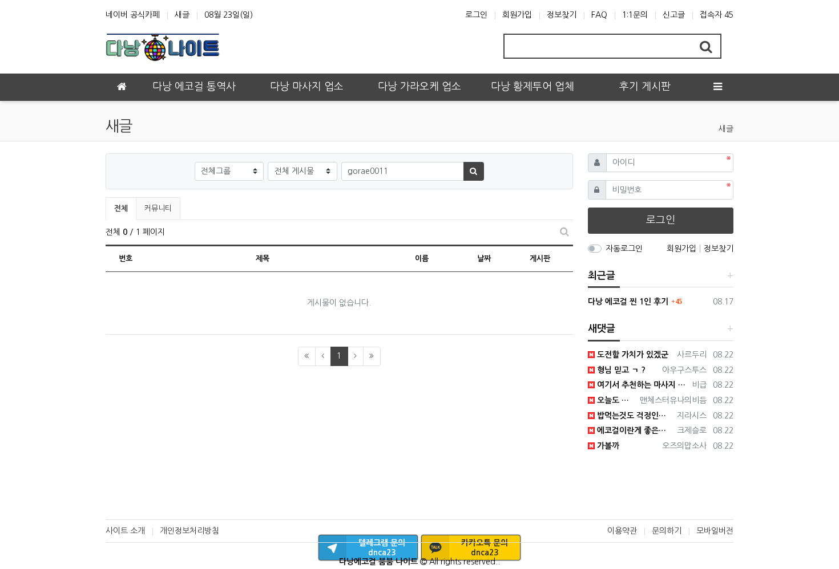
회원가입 (517, 15)
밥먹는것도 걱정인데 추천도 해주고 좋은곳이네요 (634, 416)
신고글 (674, 15)
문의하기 (666, 531)
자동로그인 (624, 249)
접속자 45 (716, 15)
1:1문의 (635, 15)
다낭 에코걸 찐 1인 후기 (628, 302)
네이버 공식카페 (133, 15)
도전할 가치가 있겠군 (631, 355)
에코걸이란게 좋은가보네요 (634, 430)
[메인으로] (122, 87)
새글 (182, 15)
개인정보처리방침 (189, 531)
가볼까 (607, 446)
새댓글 (601, 329)
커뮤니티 (158, 208)
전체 (121, 208)
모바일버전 (714, 531)
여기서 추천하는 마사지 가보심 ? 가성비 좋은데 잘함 (641, 385)
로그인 (476, 15)
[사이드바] (717, 87)
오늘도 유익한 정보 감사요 (615, 400)
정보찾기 (561, 15)
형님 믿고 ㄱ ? (620, 370)
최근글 (601, 276)
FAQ (599, 15)
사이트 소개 (125, 531)
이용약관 (622, 531)
